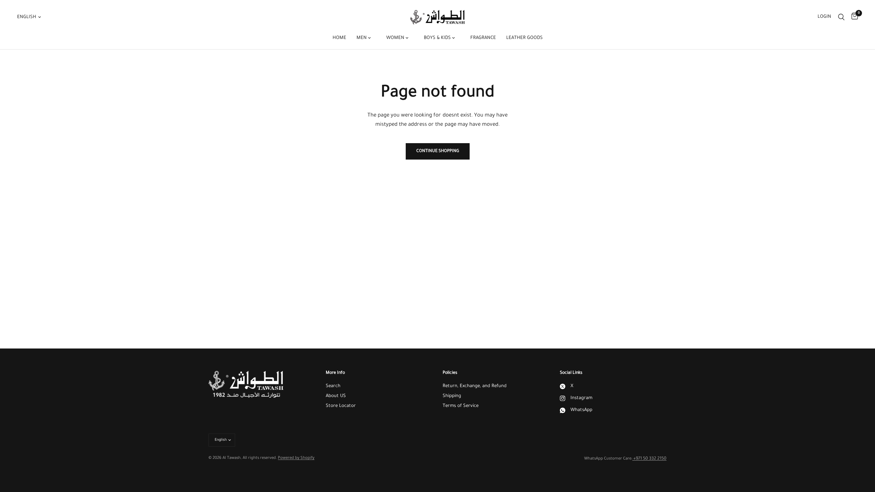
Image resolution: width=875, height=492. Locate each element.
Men (362, 38)
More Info (335, 373)
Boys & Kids (438, 38)
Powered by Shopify (296, 458)
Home (339, 38)
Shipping (452, 396)
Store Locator (341, 406)
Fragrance (483, 38)
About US (336, 396)
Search (333, 386)
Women (396, 38)
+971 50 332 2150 (649, 458)
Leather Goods (524, 38)
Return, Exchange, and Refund (475, 386)
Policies (450, 373)
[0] (853, 17)
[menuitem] (339, 38)
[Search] (841, 17)
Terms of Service (461, 406)
